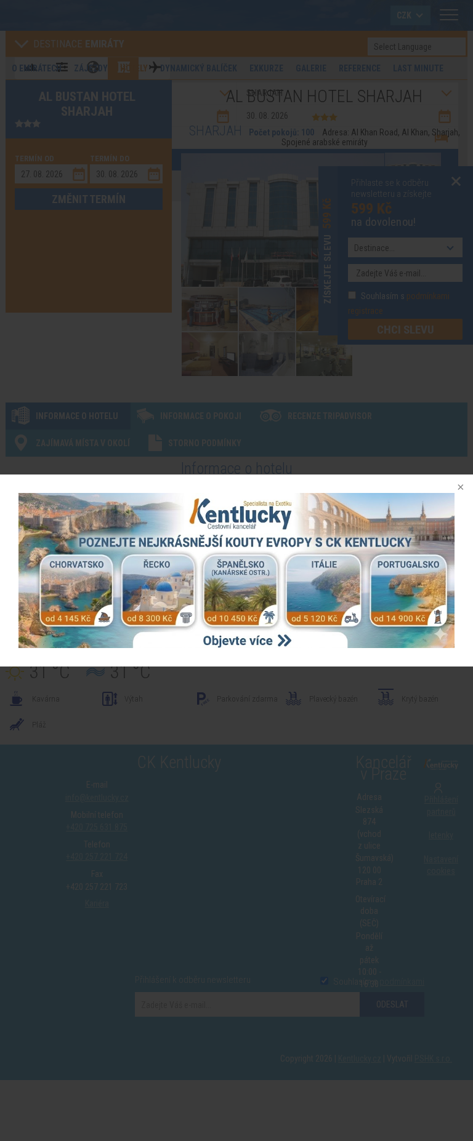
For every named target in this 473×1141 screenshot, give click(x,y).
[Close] (459, 488)
